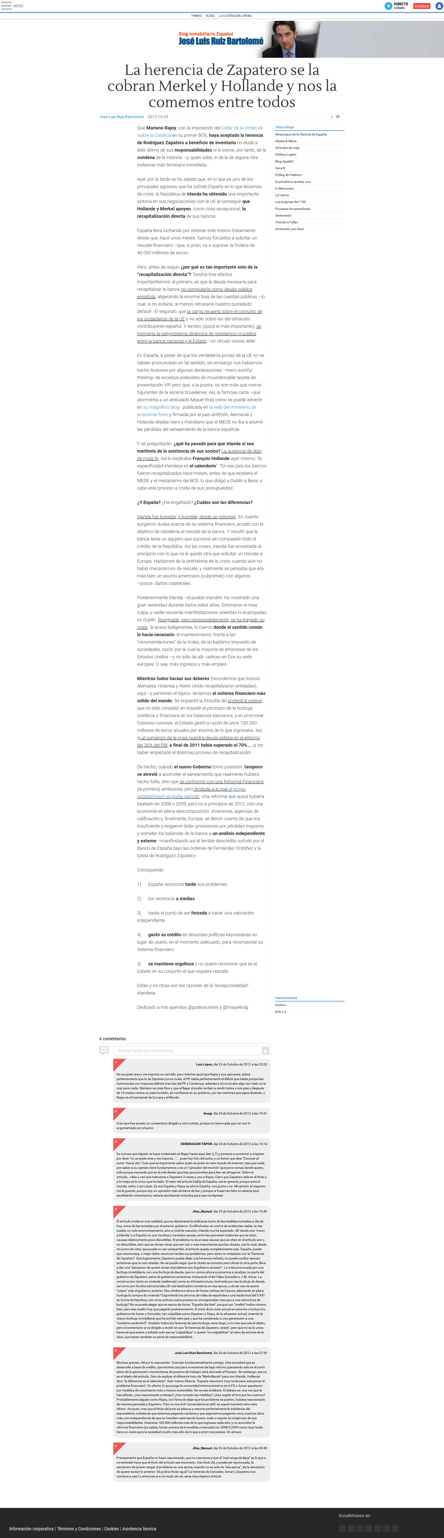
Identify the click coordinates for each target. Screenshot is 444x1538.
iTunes (395, 1528)
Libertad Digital (174, 1517)
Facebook (342, 1528)
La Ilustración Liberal (236, 16)
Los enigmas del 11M (290, 202)
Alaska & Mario (286, 141)
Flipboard (377, 1528)
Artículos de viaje (287, 148)
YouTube (368, 1528)
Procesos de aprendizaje (292, 209)
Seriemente (283, 215)
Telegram (386, 1528)
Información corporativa (31, 1529)
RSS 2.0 (280, 1012)
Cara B (280, 168)
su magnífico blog (160, 407)
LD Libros (282, 195)
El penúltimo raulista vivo (293, 182)
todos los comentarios (146, 1050)
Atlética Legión (285, 154)
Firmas (196, 16)
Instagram (360, 1528)
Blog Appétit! (284, 161)
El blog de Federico (288, 175)
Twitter (351, 1528)
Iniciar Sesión (439, 6)
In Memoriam (284, 188)
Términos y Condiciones (79, 1529)
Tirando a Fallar (286, 222)
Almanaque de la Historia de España (301, 134)
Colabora (422, 6)
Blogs (210, 16)
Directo (401, 6)
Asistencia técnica (139, 1529)
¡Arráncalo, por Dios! (289, 229)
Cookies (111, 1529)
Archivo (280, 1005)
